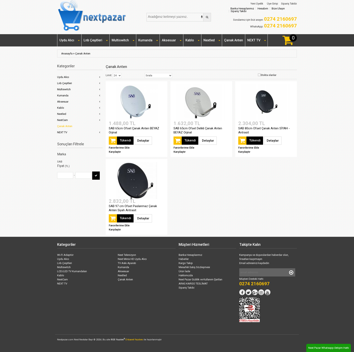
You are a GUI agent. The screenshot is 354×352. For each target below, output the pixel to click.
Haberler (184, 259)
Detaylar (143, 140)
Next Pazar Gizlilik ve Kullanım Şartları (200, 279)
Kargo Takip (186, 263)
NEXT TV (253, 40)
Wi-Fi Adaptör (65, 254)
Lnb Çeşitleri (93, 40)
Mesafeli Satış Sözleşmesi (194, 267)
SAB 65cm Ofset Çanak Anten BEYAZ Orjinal (134, 130)
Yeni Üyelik (256, 3)
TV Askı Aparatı (127, 263)
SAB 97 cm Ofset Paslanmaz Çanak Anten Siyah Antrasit (133, 208)
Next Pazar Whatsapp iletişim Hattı (328, 347)
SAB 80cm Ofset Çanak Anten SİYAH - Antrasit (264, 130)
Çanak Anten (233, 40)
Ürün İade (184, 271)
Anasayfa (67, 53)
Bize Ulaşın (278, 8)
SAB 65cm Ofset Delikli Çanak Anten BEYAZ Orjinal (198, 130)
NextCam (62, 120)
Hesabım (263, 8)
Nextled (209, 40)
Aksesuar (169, 40)
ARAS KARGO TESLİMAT (193, 283)
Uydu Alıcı (66, 40)
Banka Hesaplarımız (242, 8)
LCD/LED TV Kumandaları (72, 271)
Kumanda (145, 40)
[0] (288, 43)
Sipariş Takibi (289, 3)
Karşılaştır (115, 151)
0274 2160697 (280, 26)
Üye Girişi (272, 3)
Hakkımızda (186, 275)
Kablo (189, 40)
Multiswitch (120, 40)
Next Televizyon (127, 254)
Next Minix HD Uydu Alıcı (132, 259)
